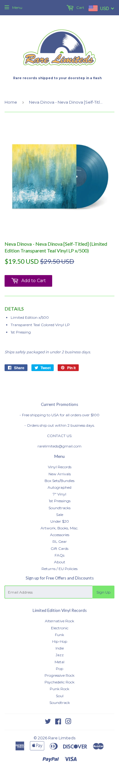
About (59, 562)
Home (11, 102)
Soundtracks (59, 508)
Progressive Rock (59, 675)
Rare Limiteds (61, 737)
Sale (59, 514)
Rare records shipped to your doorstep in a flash (57, 78)
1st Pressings (59, 501)
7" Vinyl (59, 494)
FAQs (59, 555)
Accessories (59, 534)
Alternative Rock (59, 621)
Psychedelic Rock (59, 682)
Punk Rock (59, 688)
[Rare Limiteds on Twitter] (48, 722)
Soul (59, 696)
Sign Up (103, 592)
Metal (59, 662)
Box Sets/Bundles (59, 480)
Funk (59, 634)
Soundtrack (59, 702)
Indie (60, 648)
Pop (59, 668)
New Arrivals (60, 474)
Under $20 (59, 521)
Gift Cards (59, 548)
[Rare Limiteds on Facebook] (58, 722)
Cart (79, 7)
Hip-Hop (59, 641)
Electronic (59, 628)
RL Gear (59, 541)
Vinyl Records (59, 467)
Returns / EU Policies (59, 568)
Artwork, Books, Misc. (59, 528)
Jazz (60, 655)
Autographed (59, 487)
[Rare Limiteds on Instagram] (68, 722)
